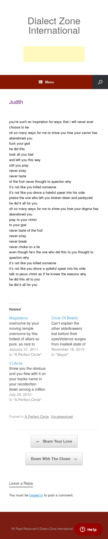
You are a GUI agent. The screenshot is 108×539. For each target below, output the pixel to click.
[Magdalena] (30, 336)
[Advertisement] (54, 54)
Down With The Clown (54, 458)
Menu (49, 81)
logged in (36, 495)
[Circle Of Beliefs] (72, 336)
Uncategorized (62, 416)
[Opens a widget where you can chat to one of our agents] (88, 529)
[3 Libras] (30, 381)
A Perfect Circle (37, 416)
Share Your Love (54, 441)
